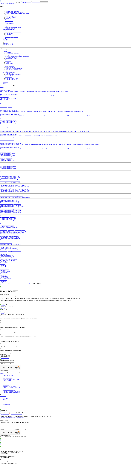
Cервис (4, 38)
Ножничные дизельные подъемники (11, 391)
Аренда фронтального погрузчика (13, 27)
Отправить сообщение (5, 435)
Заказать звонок (44, 2)
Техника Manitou (9, 21)
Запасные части (6, 404)
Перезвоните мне (4, 370)
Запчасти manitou (9, 30)
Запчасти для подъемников (11, 37)
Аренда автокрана (9, 23)
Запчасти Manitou (27, 283)
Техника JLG (8, 19)
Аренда (4, 22)
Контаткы (5, 399)
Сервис (4, 405)
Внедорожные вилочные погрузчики (14, 12)
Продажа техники (4, 3)
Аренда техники (12, 3)
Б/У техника (5, 407)
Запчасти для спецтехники (9, 29)
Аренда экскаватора (10, 28)
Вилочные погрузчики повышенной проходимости (17, 13)
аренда (7, 294)
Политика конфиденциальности (16, 417)
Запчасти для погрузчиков (11, 35)
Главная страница (4, 283)
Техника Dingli (8, 18)
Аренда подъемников (10, 24)
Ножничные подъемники (11, 14)
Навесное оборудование (11, 17)
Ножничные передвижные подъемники (12, 392)
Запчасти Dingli (9, 33)
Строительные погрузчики (9, 388)
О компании (5, 39)
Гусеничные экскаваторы (9, 390)
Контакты (5, 40)
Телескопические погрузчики (12, 11)
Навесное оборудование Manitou (13, 32)
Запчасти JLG (8, 34)
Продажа (5, 8)
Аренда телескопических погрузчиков (14, 26)
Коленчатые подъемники (11, 16)
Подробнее (2, 305)
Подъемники (8, 10)
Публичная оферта (4, 417)
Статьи (4, 400)
